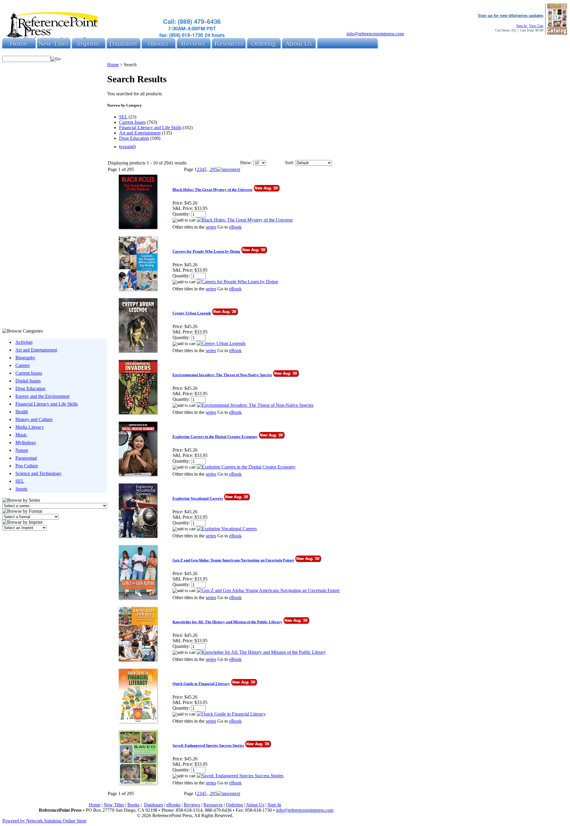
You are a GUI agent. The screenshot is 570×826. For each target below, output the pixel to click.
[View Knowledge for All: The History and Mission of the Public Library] (261, 652)
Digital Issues (28, 380)
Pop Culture (26, 465)
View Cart (536, 26)
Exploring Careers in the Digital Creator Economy (215, 436)
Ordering (234, 804)
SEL (19, 481)
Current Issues (28, 373)
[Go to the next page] (228, 169)
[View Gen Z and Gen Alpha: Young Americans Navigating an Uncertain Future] (268, 590)
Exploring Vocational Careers (197, 498)
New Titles (114, 804)
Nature (21, 450)
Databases (153, 804)
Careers (22, 365)
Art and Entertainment (36, 349)
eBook (235, 227)
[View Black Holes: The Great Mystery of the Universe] (245, 219)
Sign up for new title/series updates (510, 15)
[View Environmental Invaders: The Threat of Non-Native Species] (255, 405)
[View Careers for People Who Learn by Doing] (237, 281)
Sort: (289, 162)
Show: (246, 162)
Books (133, 804)
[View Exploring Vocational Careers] (227, 528)
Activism (23, 342)
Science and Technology (38, 473)
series (211, 227)
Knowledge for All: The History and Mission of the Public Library (227, 622)
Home (113, 64)
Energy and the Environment (42, 396)
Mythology (25, 442)
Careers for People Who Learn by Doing (206, 251)
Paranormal (26, 458)
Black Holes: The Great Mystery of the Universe (212, 189)
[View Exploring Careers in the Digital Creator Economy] (246, 466)
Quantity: (181, 213)
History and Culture (34, 419)
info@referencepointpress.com (375, 33)
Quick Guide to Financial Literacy (201, 683)
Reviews (192, 804)
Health (21, 411)
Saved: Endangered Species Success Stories (208, 745)
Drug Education (30, 388)
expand (127, 146)
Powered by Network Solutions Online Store (44, 820)
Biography (25, 357)
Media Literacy (29, 427)
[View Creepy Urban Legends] (221, 343)
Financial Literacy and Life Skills (46, 403)
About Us (255, 804)
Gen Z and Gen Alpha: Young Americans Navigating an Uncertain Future (233, 560)
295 (213, 169)
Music (21, 434)
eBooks (173, 804)
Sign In (522, 26)
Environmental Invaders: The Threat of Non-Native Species (222, 375)
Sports (21, 488)
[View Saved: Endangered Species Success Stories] (240, 775)
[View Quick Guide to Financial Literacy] (231, 713)
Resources (213, 804)
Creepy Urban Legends (191, 313)
